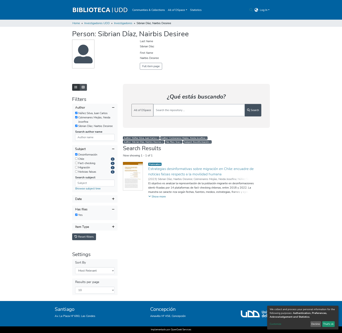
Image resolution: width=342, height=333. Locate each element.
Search (254, 110)
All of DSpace (142, 110)
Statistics (196, 10)
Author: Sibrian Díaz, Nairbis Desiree (143, 142)
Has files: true (173, 142)
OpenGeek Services (181, 329)
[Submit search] (251, 10)
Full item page (151, 66)
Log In (263, 10)
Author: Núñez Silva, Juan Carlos (141, 138)
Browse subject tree (88, 189)
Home (76, 23)
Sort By (80, 262)
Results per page (87, 282)
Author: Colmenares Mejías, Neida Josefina (184, 138)
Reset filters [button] (85, 237)
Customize (275, 324)
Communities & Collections (148, 10)
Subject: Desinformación (197, 142)
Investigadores (123, 23)
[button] (256, 10)
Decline (315, 324)
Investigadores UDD (97, 23)
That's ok (328, 324)
